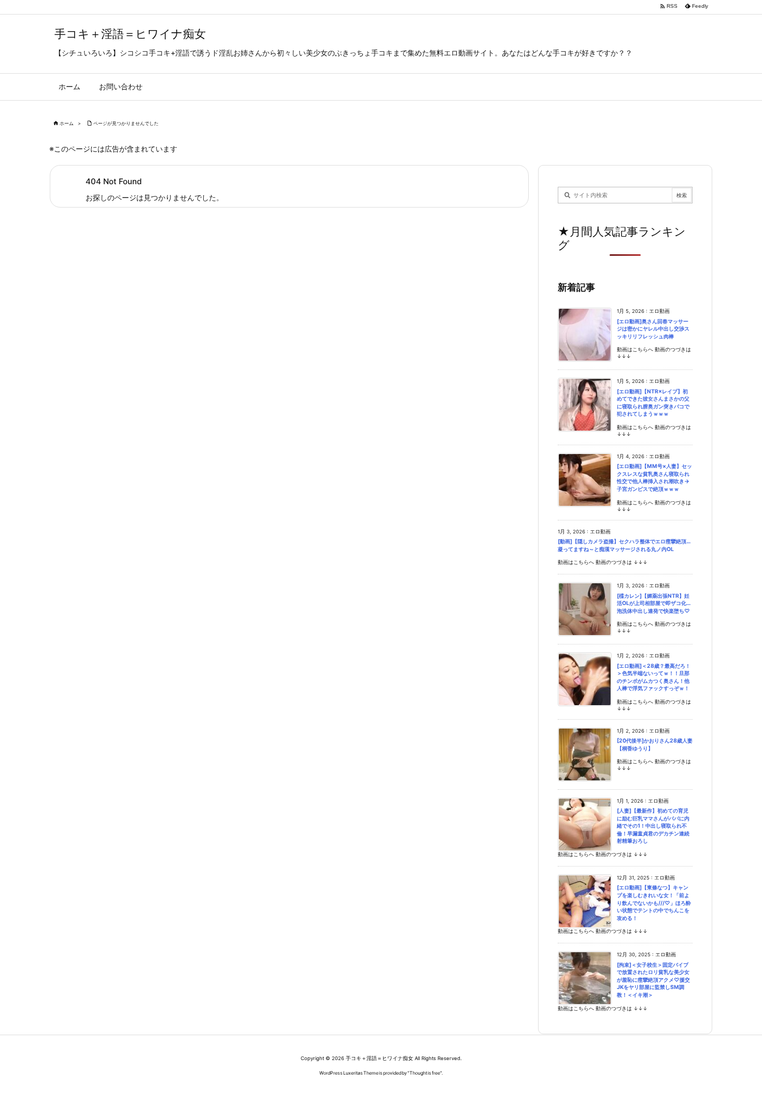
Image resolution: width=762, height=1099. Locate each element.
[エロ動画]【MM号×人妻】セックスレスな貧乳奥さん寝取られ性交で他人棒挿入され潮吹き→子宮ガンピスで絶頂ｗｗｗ (654, 477)
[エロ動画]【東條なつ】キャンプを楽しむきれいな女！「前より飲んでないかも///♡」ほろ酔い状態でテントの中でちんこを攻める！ (654, 902)
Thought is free (425, 1073)
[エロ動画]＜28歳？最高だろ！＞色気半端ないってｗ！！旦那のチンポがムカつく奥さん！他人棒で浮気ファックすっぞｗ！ (653, 677)
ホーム (67, 123)
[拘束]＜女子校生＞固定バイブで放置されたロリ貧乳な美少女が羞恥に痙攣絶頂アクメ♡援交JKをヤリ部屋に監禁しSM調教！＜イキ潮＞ (653, 979)
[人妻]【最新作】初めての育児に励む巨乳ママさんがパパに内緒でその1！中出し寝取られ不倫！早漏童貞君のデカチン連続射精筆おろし (653, 825)
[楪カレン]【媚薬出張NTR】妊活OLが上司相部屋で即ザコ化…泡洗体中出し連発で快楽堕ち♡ (653, 603)
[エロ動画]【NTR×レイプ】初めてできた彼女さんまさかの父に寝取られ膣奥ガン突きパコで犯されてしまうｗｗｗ (653, 403)
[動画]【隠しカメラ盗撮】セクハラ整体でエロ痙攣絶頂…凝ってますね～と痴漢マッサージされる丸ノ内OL (624, 545)
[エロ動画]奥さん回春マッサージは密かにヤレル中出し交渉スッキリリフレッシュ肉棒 (653, 329)
